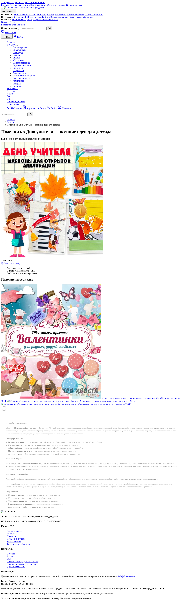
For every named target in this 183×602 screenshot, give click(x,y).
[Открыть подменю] (16, 45)
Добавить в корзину (11, 263)
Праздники (18, 68)
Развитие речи (20, 73)
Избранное (16, 108)
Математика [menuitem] (60, 14)
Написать (66, 108)
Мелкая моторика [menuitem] (75, 14)
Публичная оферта (16, 566)
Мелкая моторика (21, 63)
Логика (16, 55)
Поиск (42, 108)
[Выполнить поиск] (49, 28)
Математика (18, 60)
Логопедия (18, 52)
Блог (20, 5)
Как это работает (38, 5)
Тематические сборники (24, 75)
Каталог (11, 45)
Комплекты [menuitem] (19, 17)
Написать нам (75, 5)
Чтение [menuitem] (50, 14)
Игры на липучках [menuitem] (59, 17)
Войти (54, 108)
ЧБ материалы (19, 50)
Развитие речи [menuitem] (51, 19)
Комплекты (18, 81)
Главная (5, 5)
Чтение (16, 57)
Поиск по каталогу (10, 28)
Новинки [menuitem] (16, 19)
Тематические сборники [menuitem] (81, 17)
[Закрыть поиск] (30, 114)
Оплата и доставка (56, 5)
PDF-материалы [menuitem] (33, 17)
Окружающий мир (22, 65)
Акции (26, 5)
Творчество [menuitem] (38, 19)
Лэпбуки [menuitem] (45, 17)
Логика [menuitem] (42, 14)
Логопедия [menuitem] (33, 14)
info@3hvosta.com (126, 576)
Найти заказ (13, 104)
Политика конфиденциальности (22, 561)
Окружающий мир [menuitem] (94, 14)
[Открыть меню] (2, 8)
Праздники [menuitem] (26, 19)
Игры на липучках (22, 78)
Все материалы (8, 24)
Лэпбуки (17, 83)
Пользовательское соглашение (21, 564)
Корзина (30, 108)
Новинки (20, 24)
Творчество (18, 70)
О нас (12, 22)
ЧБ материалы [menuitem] (21, 14)
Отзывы (13, 5)
